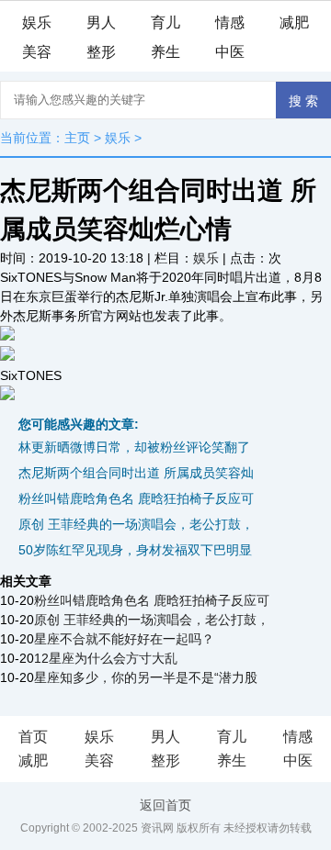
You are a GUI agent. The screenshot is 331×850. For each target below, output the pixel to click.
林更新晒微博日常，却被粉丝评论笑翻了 (134, 447)
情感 (230, 22)
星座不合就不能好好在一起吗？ (124, 639)
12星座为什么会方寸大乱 (105, 658)
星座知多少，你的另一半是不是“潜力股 (145, 677)
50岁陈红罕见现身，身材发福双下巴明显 (135, 549)
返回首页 (165, 805)
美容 (36, 52)
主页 (77, 137)
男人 (101, 22)
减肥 (294, 22)
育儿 (165, 22)
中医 (230, 52)
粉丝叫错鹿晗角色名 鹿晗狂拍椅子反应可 (136, 498)
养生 (165, 52)
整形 (101, 52)
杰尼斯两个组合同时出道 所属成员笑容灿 (136, 472)
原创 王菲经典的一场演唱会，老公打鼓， (136, 524)
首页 (33, 736)
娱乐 (36, 22)
